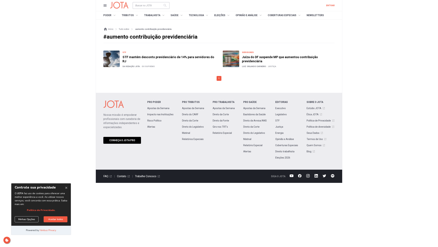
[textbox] (149, 5)
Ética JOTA (313, 114)
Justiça (279, 126)
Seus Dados (313, 133)
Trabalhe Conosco (145, 176)
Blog (309, 151)
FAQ (105, 176)
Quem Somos (314, 145)
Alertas (151, 126)
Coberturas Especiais (286, 145)
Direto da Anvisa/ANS (255, 120)
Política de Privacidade (319, 120)
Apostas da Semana (158, 108)
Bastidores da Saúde (254, 114)
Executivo (280, 108)
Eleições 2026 (282, 157)
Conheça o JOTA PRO (122, 140)
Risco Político (154, 120)
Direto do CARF (190, 114)
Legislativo (281, 114)
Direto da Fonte (221, 120)
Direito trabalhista (284, 151)
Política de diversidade (319, 126)
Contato (121, 176)
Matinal (186, 133)
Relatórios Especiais (193, 139)
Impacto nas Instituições (160, 114)
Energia (279, 133)
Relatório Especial (222, 133)
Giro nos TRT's (220, 126)
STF (277, 120)
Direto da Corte (190, 120)
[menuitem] (110, 15)
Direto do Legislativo (193, 126)
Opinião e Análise (284, 139)
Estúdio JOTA (314, 108)
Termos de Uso (315, 139)
